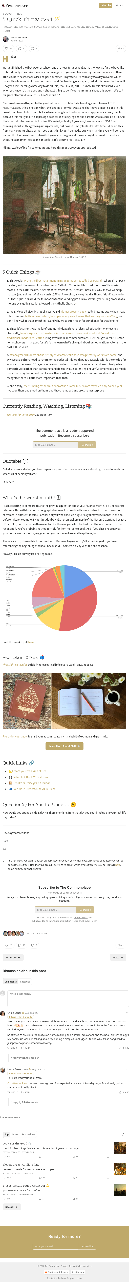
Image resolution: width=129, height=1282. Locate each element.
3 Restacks (42, 933)
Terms (72, 1266)
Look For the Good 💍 (17, 1144)
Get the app (78, 1272)
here (31, 642)
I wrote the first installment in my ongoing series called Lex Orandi (62, 281)
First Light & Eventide (15, 665)
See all (9, 1207)
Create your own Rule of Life (29, 771)
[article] (64, 1150)
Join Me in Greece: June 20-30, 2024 (34, 789)
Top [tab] (7, 1134)
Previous (15, 957)
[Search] (123, 1134)
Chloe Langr (14, 1012)
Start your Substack (58, 1272)
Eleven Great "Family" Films (21, 1165)
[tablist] (17, 981)
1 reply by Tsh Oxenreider (25, 1057)
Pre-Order (19, 783)
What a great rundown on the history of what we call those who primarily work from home (63, 355)
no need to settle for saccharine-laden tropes (28, 1169)
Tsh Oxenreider (19, 37)
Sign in (120, 5)
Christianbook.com (18, 1083)
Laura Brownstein (17, 1069)
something (110, 316)
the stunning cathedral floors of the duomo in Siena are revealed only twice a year (73, 386)
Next (116, 957)
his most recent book (73, 312)
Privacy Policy (90, 920)
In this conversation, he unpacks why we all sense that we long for (64, 316)
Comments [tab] (11, 981)
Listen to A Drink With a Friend (31, 777)
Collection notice (84, 1266)
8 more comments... (11, 1117)
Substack (51, 1278)
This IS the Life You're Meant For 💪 (26, 1186)
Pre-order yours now (15, 737)
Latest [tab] (15, 1134)
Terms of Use (80, 917)
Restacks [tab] (25, 981)
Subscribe (105, 5)
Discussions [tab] (28, 1134)
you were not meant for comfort (21, 1190)
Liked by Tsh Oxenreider (22, 1017)
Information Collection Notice (63, 920)
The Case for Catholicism (21, 415)
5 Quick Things (12, 13)
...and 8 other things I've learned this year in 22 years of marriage (40, 1148)
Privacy (64, 1266)
